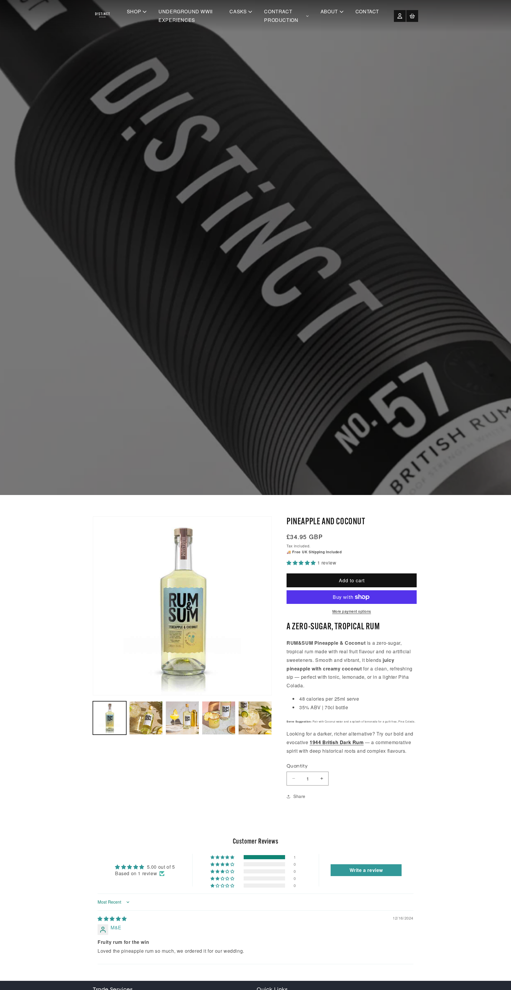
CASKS (238, 11)
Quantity (297, 766)
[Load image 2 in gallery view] (146, 718)
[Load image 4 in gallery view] (218, 718)
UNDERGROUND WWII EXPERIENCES (186, 15)
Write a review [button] (366, 870)
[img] (112, 918)
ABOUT (329, 11)
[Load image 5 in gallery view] (255, 718)
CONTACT (367, 11)
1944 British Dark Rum (337, 742)
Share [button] (299, 796)
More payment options (351, 611)
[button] (412, 16)
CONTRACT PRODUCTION (281, 15)
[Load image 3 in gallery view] (182, 718)
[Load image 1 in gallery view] (109, 718)
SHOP (134, 11)
